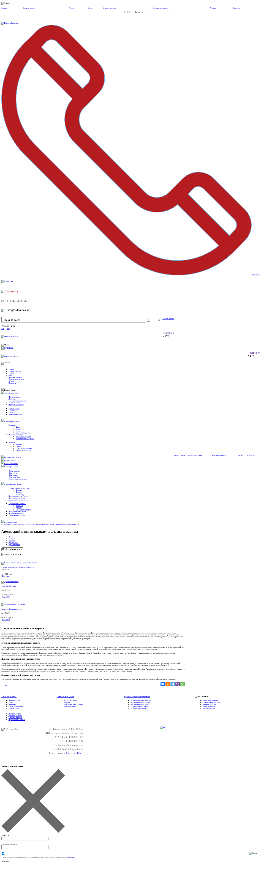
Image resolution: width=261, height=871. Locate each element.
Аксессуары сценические (18, 500)
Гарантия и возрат (15, 718)
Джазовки (12, 399)
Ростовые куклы (208, 706)
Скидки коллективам (160, 8)
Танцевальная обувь (11, 393)
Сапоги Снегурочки (23, 433)
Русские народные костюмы (19, 488)
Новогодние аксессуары (18, 479)
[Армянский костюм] (9, 582)
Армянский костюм (8, 586)
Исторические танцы (16, 405)
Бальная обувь (14, 408)
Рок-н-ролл (13, 410)
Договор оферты (15, 714)
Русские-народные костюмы (141, 700)
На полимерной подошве (25, 439)
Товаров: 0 (168, 333)
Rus (2, 328)
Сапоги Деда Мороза (23, 450)
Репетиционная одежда (12, 457)
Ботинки (19, 429)
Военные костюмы (11, 464)
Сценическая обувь (11, 421)
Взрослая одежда (70, 700)
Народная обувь (15, 397)
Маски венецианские (23, 509)
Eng (8, 328)
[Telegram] (172, 684)
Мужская (12, 442)
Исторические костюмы (17, 511)
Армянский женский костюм (11, 609)
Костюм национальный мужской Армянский (17, 567)
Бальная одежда (10, 460)
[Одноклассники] (167, 684)
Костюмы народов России (18, 496)
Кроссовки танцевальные (18, 401)
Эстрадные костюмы (16, 513)
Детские (18, 492)
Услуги (71, 8)
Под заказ (6, 576)
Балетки (11, 702)
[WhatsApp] (182, 684)
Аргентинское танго (16, 414)
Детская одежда (70, 706)
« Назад (4, 685)
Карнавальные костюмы (17, 504)
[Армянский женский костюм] (13, 604)
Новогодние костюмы (12, 467)
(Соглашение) (70, 857)
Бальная (67, 702)
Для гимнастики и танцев (73, 704)
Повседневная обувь (16, 435)
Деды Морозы (14, 471)
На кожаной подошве (23, 437)
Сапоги (18, 427)
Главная (4, 8)
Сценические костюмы (12, 484)
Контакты (236, 8)
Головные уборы (10, 522)
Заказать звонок (168, 319)
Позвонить (256, 275)
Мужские (19, 494)
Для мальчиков (14, 545)
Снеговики (13, 475)
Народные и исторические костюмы (137, 697)
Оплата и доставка (109, 8)
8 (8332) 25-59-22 (17, 300)
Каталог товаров (29, 8)
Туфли (18, 431)
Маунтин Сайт (74, 753)
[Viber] (177, 684)
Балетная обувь (14, 403)
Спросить (14, 23)
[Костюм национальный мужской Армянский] (19, 563)
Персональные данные (17, 720)
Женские (19, 490)
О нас (90, 8)
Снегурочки (13, 473)
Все (10, 537)
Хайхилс (12, 412)
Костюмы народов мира (17, 498)
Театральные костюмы (17, 515)
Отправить (5, 861)
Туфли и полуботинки (24, 448)
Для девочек (13, 543)
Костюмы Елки (14, 477)
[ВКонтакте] (163, 684)
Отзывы (213, 8)
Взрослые (19, 506)
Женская (12, 425)
